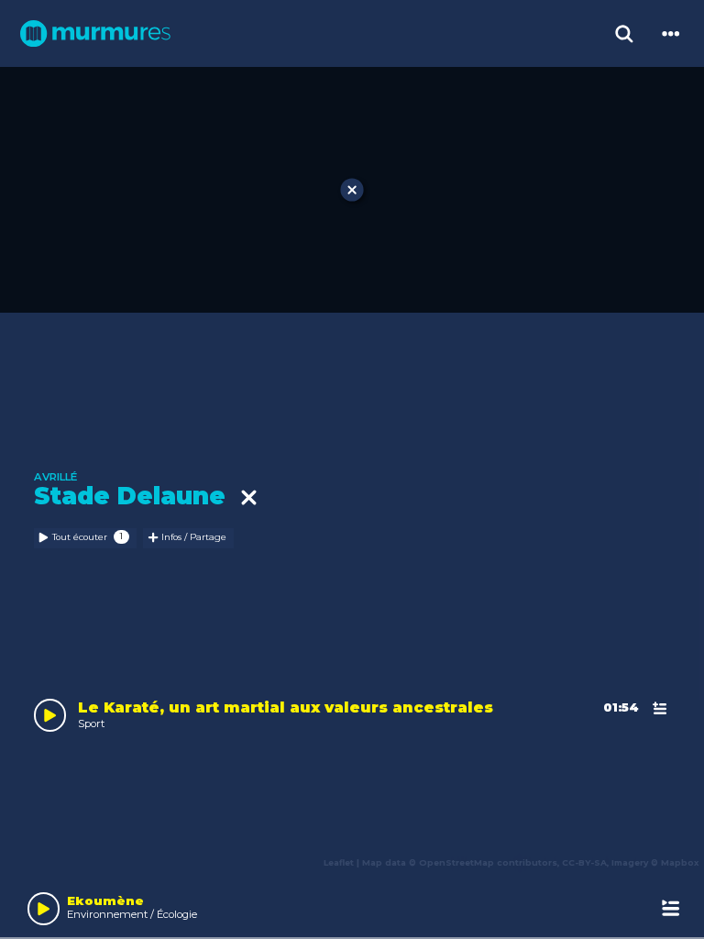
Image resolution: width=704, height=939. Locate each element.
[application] (352, 905)
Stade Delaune (137, 496)
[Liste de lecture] (670, 908)
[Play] (44, 908)
